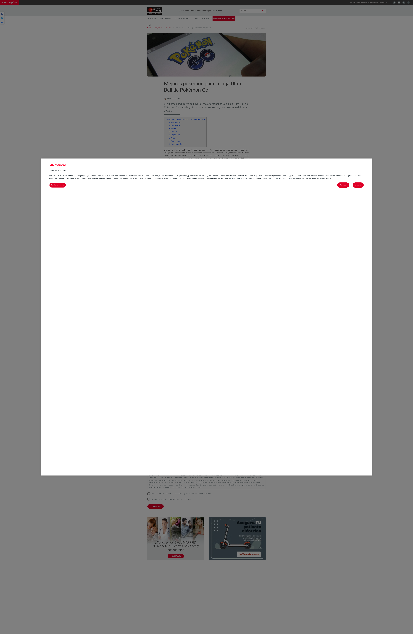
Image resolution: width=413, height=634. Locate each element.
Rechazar (343, 185)
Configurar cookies (57, 185)
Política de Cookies (219, 178)
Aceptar (358, 185)
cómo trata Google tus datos (281, 178)
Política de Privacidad (239, 178)
